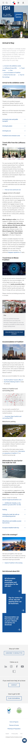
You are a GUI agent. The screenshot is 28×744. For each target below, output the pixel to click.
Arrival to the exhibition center (12, 66)
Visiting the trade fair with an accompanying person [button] (10, 515)
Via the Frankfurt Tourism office (13, 380)
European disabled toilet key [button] (10, 527)
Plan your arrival (14, 698)
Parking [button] (4, 509)
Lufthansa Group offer (10, 68)
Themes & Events (14, 725)
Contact (14, 685)
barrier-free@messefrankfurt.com (11, 499)
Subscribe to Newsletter (14, 653)
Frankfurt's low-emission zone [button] (11, 135)
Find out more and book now (12, 189)
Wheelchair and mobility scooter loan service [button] (11, 522)
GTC (21, 733)
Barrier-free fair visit (9, 75)
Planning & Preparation (14, 728)
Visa (11, 70)
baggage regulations (14, 252)
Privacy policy (14, 733)
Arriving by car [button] (6, 131)
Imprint (7, 733)
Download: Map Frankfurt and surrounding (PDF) (11, 417)
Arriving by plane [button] (7, 126)
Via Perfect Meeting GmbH (11, 381)
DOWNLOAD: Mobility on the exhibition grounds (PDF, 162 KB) (11, 504)
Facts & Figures (14, 722)
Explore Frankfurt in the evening (13, 563)
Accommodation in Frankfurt (12, 72)
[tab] (14, 120)
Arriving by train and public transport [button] (10, 120)
